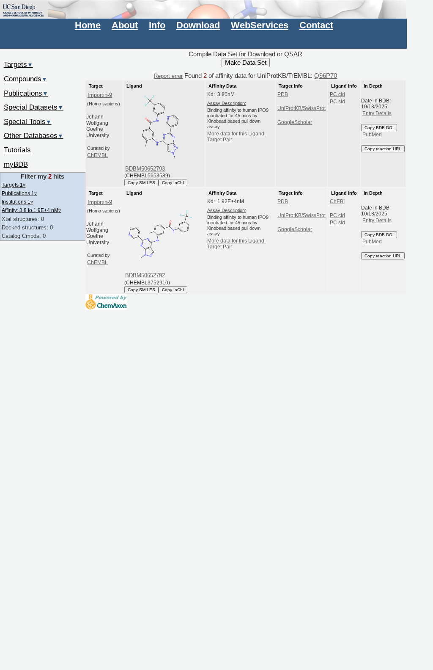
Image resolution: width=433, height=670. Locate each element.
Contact (316, 25)
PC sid (337, 101)
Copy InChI (173, 182)
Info (157, 25)
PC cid (337, 94)
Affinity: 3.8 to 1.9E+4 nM (31, 210)
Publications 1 (19, 193)
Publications (26, 93)
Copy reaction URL (382, 148)
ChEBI (337, 201)
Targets (18, 64)
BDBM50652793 (145, 168)
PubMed (372, 134)
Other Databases (33, 135)
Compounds (25, 78)
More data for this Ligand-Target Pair (236, 136)
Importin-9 (100, 95)
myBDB (16, 164)
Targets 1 (13, 184)
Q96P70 (325, 75)
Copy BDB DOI (379, 127)
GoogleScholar (294, 122)
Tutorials (17, 150)
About (125, 25)
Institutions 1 (17, 201)
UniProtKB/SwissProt (301, 108)
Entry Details (377, 113)
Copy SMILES (141, 182)
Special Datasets (33, 107)
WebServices (259, 25)
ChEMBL (97, 155)
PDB (282, 94)
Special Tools (28, 121)
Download (198, 25)
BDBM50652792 (145, 275)
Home (88, 25)
